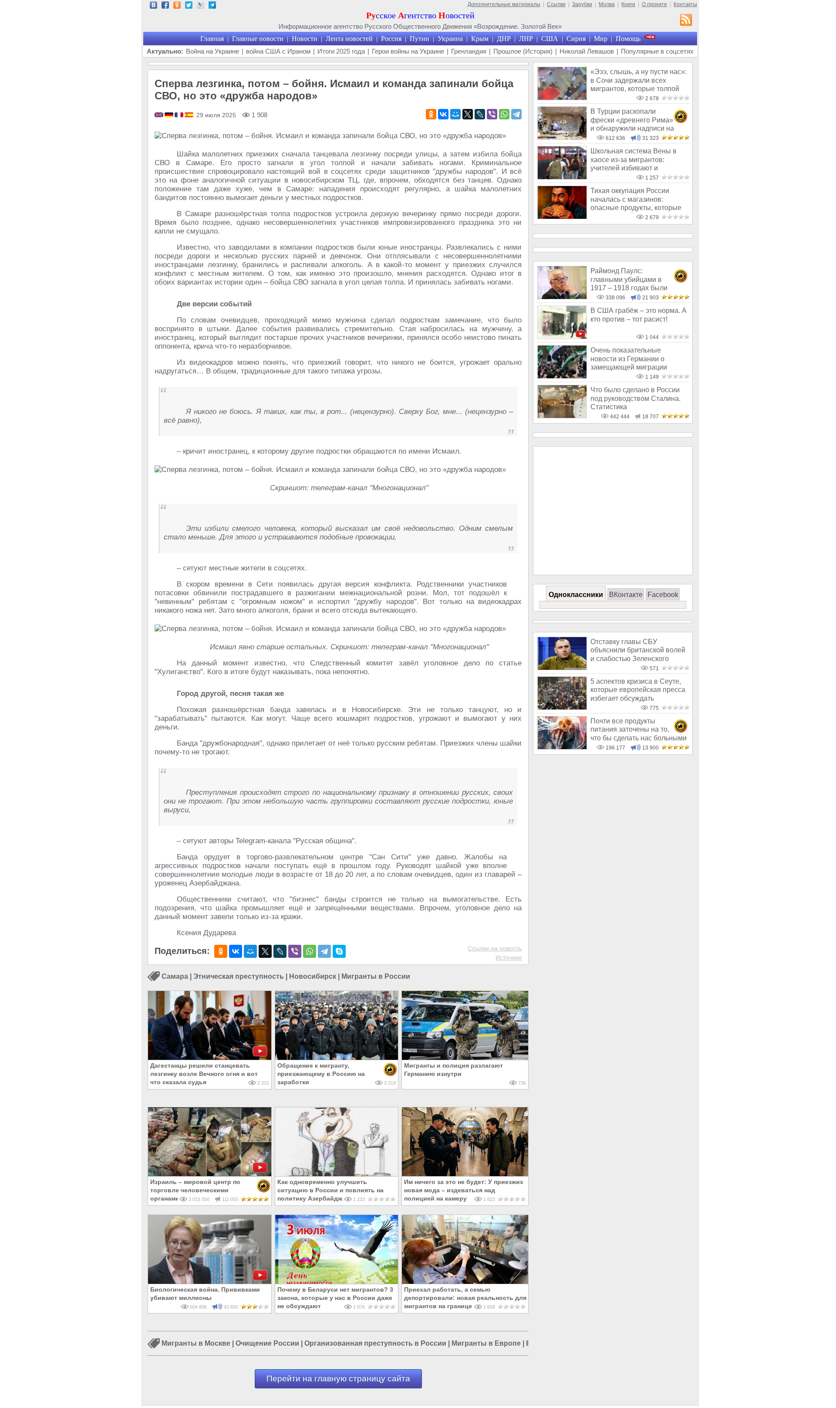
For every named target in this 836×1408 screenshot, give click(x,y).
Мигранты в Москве (196, 1343)
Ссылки (556, 4)
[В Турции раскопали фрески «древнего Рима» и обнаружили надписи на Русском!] (562, 137)
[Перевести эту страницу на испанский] (189, 115)
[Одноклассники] (431, 114)
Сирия (576, 38)
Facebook (662, 594)
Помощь (628, 38)
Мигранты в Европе (486, 1343)
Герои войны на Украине (408, 51)
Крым (480, 38)
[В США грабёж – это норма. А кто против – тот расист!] (562, 336)
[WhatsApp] (504, 114)
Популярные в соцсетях (657, 51)
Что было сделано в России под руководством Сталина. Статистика (635, 398)
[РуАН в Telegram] (212, 6)
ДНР (504, 38)
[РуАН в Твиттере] (188, 6)
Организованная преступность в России (375, 1343)
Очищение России (267, 1343)
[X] (467, 114)
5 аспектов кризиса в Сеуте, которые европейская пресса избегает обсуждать (637, 690)
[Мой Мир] (455, 114)
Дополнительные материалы (504, 4)
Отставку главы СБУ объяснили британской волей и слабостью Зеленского (637, 650)
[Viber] (492, 114)
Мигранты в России (375, 976)
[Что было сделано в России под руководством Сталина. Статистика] (562, 416)
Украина (450, 38)
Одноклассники (576, 594)
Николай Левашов (587, 51)
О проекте (654, 4)
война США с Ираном (278, 51)
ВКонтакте (626, 594)
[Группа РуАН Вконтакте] (153, 6)
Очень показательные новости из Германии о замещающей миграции (628, 358)
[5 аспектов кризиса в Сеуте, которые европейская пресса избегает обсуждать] (562, 707)
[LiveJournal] (480, 114)
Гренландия (468, 51)
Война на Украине (212, 51)
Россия (391, 38)
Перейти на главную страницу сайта (338, 1378)
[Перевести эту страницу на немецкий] (170, 115)
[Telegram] (516, 114)
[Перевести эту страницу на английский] (160, 115)
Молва (607, 4)
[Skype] (339, 951)
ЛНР (526, 38)
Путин (419, 38)
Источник (509, 957)
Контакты (685, 4)
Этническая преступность (238, 976)
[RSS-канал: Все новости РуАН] (686, 21)
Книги (628, 4)
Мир (600, 38)
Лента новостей (349, 38)
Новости (304, 38)
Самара (175, 976)
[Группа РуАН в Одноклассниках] (177, 6)
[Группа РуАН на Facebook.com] (165, 6)
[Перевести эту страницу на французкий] (180, 115)
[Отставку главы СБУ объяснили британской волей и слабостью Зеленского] (562, 668)
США (549, 38)
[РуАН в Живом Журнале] (200, 6)
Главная (212, 38)
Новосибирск (312, 976)
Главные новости (257, 38)
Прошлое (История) (523, 51)
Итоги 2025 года (341, 51)
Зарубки (582, 4)
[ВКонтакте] (443, 114)
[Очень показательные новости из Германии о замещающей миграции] (562, 376)
